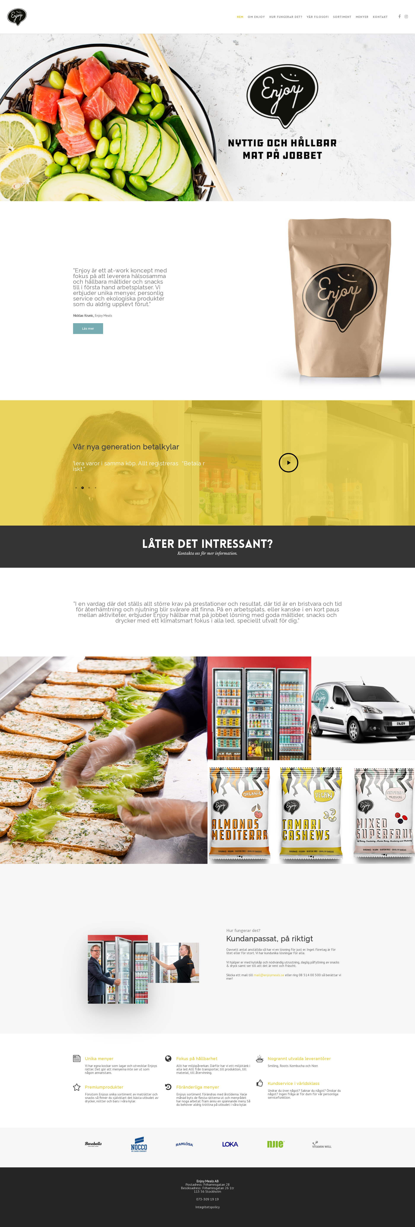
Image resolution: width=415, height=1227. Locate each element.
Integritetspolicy (207, 1207)
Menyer (362, 16)
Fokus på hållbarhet (196, 1058)
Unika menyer (99, 1058)
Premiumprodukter (104, 1087)
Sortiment (342, 16)
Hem (240, 16)
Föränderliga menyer (197, 1087)
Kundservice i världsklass (294, 1083)
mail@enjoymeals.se (269, 975)
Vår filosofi (318, 16)
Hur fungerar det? (285, 16)
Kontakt (380, 16)
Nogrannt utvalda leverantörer (299, 1058)
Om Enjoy (256, 16)
